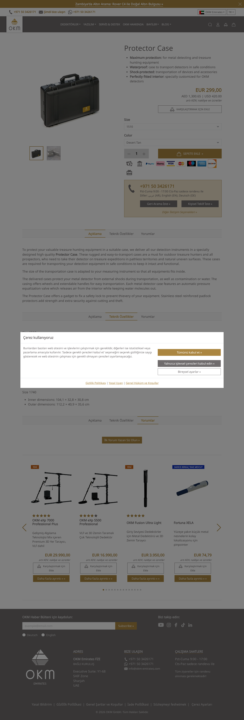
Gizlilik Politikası (96, 383)
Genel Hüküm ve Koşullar (142, 383)
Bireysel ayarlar (188, 372)
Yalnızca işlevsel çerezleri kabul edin (188, 363)
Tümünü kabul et (188, 352)
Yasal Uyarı (116, 383)
